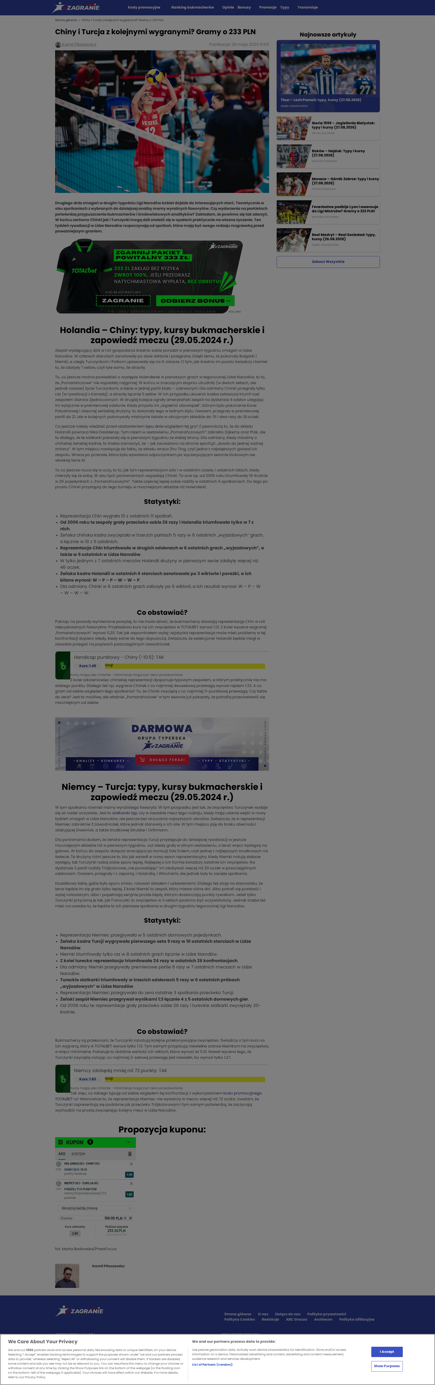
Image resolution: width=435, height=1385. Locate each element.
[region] (217, 1359)
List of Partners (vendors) (212, 1364)
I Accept (387, 1351)
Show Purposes (387, 1366)
